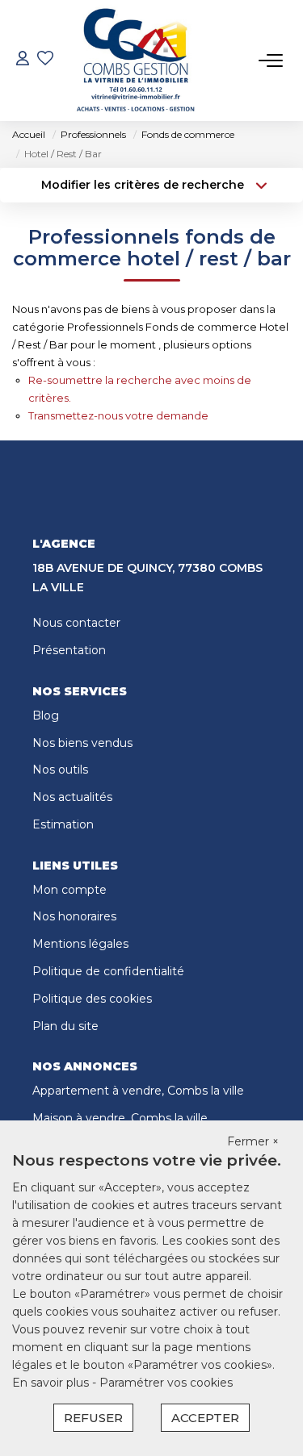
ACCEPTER (205, 1417)
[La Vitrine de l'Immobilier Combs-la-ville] (135, 60)
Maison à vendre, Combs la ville (120, 1118)
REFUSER (93, 1417)
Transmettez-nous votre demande (118, 415)
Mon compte (69, 889)
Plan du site (65, 1026)
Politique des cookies (92, 998)
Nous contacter (76, 622)
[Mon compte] (22, 60)
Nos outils (60, 769)
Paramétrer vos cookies (166, 1382)
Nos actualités (72, 797)
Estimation (63, 824)
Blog (45, 715)
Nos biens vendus (82, 743)
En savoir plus (52, 1382)
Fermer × (253, 1141)
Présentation (69, 650)
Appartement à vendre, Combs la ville (138, 1090)
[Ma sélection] (45, 60)
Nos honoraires (74, 916)
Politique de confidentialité (108, 971)
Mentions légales (80, 944)
